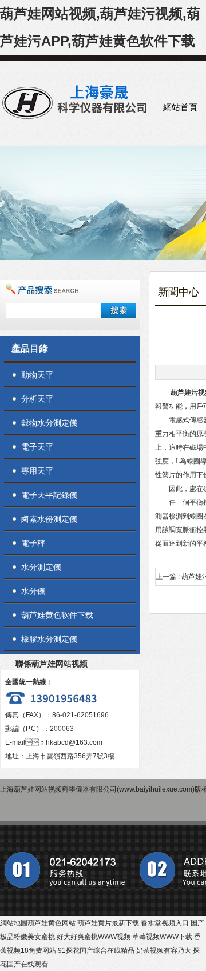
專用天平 (37, 470)
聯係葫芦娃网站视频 (51, 663)
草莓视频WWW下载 (162, 937)
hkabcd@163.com (74, 742)
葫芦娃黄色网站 (51, 923)
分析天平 (37, 398)
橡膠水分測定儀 (49, 639)
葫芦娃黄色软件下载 (57, 615)
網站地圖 (13, 923)
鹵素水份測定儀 (49, 519)
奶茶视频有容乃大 (163, 950)
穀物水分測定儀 (49, 422)
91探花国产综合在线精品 (96, 950)
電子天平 (37, 446)
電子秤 (33, 543)
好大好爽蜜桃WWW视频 (93, 937)
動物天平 (37, 374)
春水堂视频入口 (165, 923)
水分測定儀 (41, 567)
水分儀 (33, 591)
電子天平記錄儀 (49, 495)
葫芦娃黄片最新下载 (108, 923)
